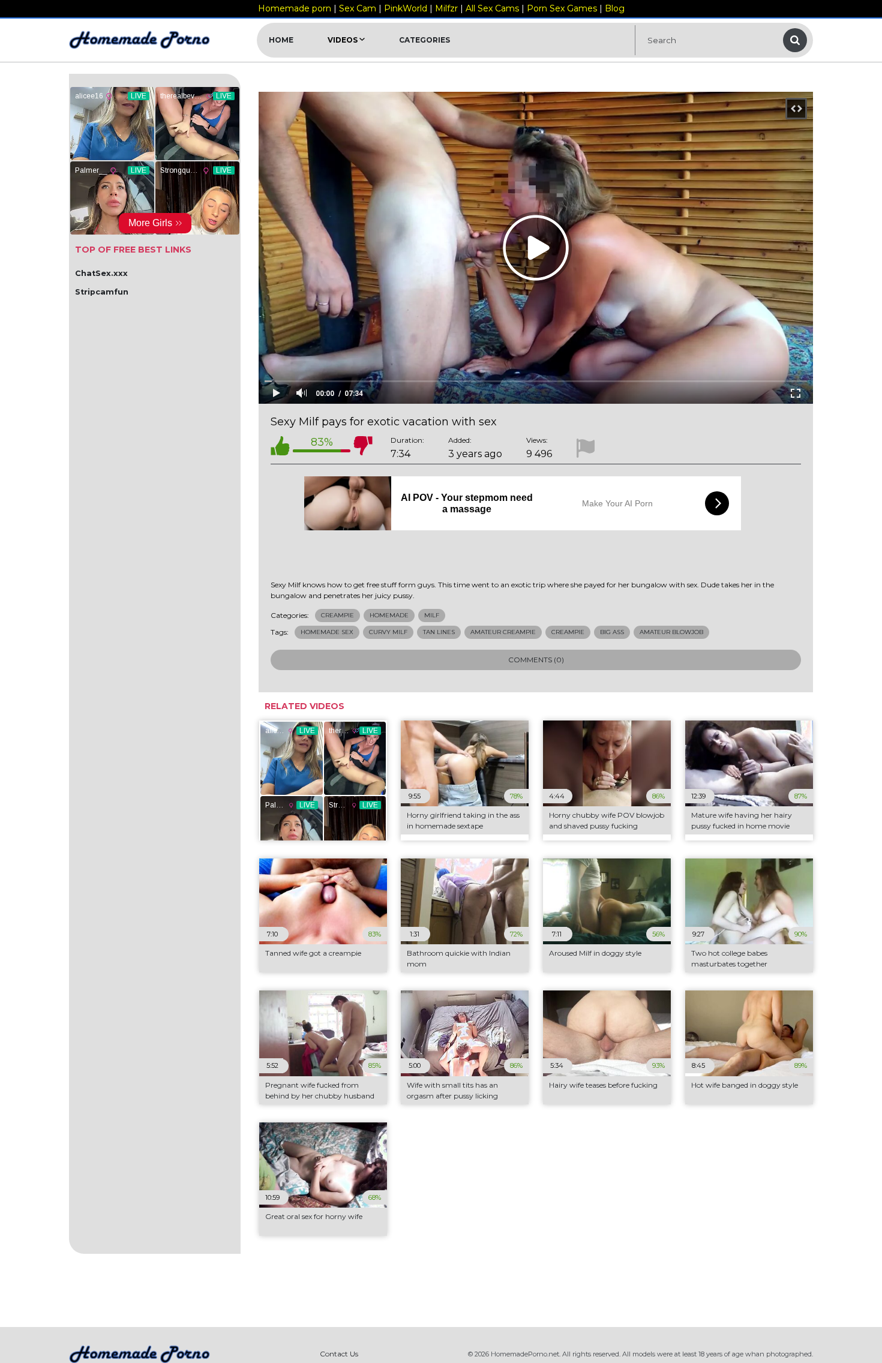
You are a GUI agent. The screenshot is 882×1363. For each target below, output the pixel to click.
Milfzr (446, 8)
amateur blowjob (671, 632)
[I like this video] (280, 448)
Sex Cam (357, 8)
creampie (567, 632)
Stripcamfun (101, 291)
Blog (615, 8)
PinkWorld (405, 8)
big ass (612, 632)
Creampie (337, 615)
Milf (431, 615)
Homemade (389, 615)
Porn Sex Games (562, 8)
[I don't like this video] (363, 448)
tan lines (439, 632)
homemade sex (327, 632)
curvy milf (388, 632)
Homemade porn (294, 8)
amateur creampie (503, 632)
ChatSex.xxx (101, 273)
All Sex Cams (492, 8)
